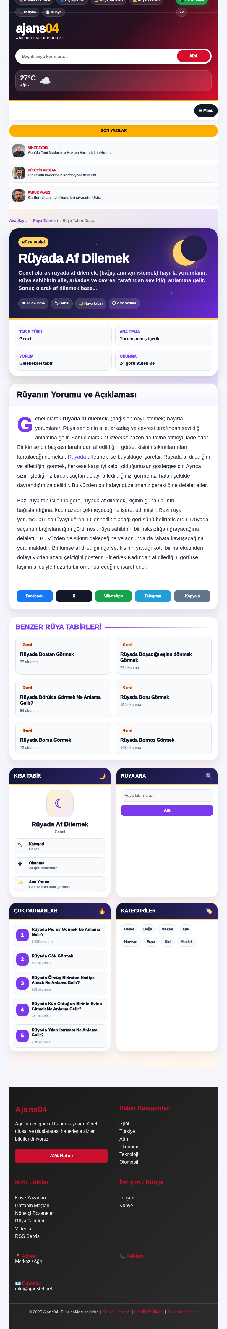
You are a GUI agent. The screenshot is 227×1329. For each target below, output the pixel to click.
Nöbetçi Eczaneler (34, 1213)
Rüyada (77, 457)
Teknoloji (128, 1154)
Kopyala (192, 596)
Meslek (187, 942)
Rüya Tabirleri (45, 220)
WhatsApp (113, 596)
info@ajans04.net (33, 1288)
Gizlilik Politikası (149, 1311)
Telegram (153, 596)
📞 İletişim (27, 12)
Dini (168, 942)
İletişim (126, 1197)
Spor (124, 1123)
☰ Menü (206, 110)
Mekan (167, 929)
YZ (181, 12)
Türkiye (127, 1131)
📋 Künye (54, 12)
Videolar (24, 1228)
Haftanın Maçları (32, 1205)
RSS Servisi (28, 1236)
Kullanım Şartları (182, 1311)
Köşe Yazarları (30, 1197)
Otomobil (128, 1162)
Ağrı (123, 1138)
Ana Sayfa (18, 220)
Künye (126, 1205)
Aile (185, 929)
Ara (167, 810)
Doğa (147, 929)
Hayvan (130, 942)
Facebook (34, 596)
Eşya (151, 942)
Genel (129, 929)
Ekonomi (128, 1146)
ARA (193, 56)
